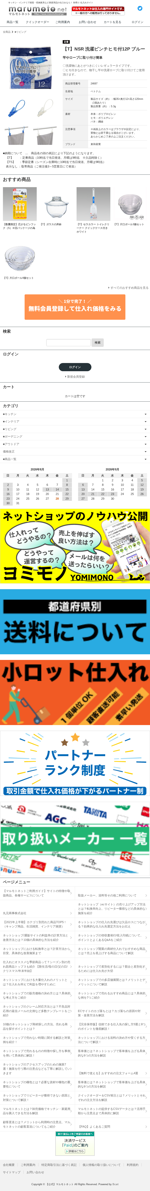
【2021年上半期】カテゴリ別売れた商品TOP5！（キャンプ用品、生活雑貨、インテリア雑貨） (35, 924)
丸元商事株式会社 (14, 913)
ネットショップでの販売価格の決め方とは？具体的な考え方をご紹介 (36, 995)
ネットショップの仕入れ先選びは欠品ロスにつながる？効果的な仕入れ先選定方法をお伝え (111, 924)
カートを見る (112, 22)
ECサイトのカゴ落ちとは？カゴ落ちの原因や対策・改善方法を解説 (109, 1013)
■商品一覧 (9, 459)
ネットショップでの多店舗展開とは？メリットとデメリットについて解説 (111, 982)
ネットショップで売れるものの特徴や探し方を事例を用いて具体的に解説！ (36, 1053)
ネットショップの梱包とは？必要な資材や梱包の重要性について (36, 1084)
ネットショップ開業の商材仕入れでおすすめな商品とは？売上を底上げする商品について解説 (111, 951)
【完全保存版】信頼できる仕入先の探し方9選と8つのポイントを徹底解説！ (112, 1026)
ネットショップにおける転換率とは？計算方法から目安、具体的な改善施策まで (36, 951)
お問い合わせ (87, 22)
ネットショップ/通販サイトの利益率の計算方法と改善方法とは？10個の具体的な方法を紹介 (35, 937)
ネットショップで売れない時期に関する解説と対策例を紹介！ (36, 1040)
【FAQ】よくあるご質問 (94, 1126)
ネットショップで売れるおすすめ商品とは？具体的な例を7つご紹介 (111, 995)
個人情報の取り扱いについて (102, 1164)
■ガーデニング (12, 436)
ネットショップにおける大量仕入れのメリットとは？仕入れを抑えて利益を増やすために (35, 982)
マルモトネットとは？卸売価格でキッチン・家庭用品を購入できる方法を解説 (36, 1111)
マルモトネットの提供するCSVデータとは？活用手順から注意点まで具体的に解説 (112, 1111)
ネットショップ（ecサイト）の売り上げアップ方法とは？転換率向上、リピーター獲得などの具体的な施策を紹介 (112, 909)
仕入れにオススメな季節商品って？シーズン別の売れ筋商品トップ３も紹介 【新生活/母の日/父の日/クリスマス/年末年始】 (36, 966)
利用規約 (132, 1164)
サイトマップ (12, 1172)
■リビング (20, 31)
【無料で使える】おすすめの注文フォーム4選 (108, 1073)
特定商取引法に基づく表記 (59, 1164)
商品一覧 (12, 22)
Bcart (115, 1184)
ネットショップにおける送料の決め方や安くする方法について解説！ (111, 1040)
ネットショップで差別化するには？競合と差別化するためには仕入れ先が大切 (111, 969)
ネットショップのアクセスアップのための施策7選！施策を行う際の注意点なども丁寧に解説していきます (36, 1069)
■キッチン (9, 414)
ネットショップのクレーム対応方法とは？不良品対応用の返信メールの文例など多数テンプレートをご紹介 (36, 1011)
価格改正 (9, 451)
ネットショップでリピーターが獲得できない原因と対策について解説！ (36, 1098)
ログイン (137, 22)
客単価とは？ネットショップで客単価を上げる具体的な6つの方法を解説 (111, 1053)
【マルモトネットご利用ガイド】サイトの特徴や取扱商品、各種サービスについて (36, 893)
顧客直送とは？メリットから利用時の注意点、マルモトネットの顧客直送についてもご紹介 (36, 1124)
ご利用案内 (62, 22)
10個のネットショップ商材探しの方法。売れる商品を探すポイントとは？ (35, 1026)
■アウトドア (11, 444)
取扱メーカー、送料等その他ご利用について (107, 895)
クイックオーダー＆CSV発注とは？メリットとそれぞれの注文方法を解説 (112, 1098)
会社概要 (9, 1164)
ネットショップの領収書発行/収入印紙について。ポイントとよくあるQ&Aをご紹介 (110, 937)
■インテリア (11, 421)
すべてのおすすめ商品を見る (130, 287)
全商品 (7, 31)
